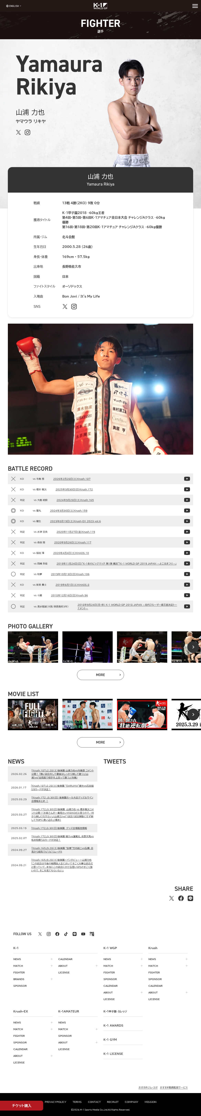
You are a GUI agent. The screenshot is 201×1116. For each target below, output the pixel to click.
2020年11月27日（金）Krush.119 (76, 532)
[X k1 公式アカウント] (40, 934)
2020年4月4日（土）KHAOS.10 (71, 553)
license (63, 972)
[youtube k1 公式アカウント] (83, 934)
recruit (113, 1102)
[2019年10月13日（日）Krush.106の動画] (187, 574)
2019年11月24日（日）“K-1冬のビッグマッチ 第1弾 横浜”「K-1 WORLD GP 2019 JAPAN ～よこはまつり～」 (116, 563)
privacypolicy (55, 1102)
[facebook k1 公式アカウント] (57, 934)
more (110, 676)
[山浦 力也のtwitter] (18, 132)
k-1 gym (110, 1039)
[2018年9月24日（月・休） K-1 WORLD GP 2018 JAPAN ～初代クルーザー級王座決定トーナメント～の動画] (187, 606)
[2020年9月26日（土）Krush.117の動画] (187, 542)
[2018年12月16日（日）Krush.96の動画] (187, 595)
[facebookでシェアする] (181, 898)
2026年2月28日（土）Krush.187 (71, 479)
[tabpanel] (33, 647)
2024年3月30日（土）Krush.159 (68, 510)
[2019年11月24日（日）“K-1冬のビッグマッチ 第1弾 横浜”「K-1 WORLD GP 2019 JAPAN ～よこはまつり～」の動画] (187, 563)
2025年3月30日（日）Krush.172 (74, 489)
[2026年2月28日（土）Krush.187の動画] (187, 479)
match (18, 966)
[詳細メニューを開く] (195, 6)
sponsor (20, 986)
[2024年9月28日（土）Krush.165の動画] (187, 500)
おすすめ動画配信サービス (174, 1087)
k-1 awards (113, 1025)
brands (18, 979)
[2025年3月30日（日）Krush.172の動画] (187, 489)
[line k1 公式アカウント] (74, 934)
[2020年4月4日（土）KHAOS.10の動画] (187, 553)
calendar (65, 959)
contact (94, 1102)
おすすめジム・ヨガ (148, 1087)
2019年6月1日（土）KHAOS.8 (72, 584)
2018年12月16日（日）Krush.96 (69, 595)
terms (77, 1102)
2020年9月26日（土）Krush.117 (72, 542)
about (63, 966)
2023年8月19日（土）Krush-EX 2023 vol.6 (75, 521)
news (17, 959)
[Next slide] (193, 647)
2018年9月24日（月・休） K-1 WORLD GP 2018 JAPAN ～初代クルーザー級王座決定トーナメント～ (127, 606)
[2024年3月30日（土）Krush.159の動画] (187, 510)
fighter (19, 972)
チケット (21, 1105)
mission (150, 1102)
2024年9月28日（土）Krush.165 (75, 500)
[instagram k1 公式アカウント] (48, 934)
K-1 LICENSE (113, 1053)
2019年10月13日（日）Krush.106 (70, 574)
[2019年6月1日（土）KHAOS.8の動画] (187, 585)
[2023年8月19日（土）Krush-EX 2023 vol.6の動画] (187, 521)
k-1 (115, 1011)
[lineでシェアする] (190, 898)
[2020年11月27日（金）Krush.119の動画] (187, 532)
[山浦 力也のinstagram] (27, 132)
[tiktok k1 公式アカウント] (65, 934)
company (131, 1102)
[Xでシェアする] (171, 898)
